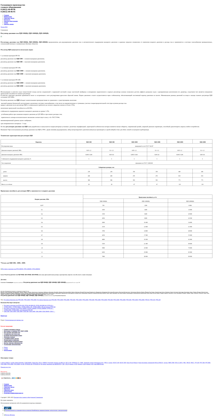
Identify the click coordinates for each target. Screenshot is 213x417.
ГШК (81, 362)
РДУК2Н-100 (28, 364)
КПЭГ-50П (123, 362)
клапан (110, 362)
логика (166, 362)
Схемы (6, 349)
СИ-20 (67, 364)
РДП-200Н (33, 299)
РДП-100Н (27, 299)
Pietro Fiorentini (19, 362)
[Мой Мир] (18, 378)
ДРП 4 (106, 362)
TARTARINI (27, 362)
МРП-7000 (171, 362)
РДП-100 (152, 299)
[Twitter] (15, 378)
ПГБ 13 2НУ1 (179, 362)
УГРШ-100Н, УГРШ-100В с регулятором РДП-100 (18, 310)
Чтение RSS (4, 27)
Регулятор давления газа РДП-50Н (13, 299)
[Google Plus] (20, 378)
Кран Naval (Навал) (132, 362)
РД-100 (197, 362)
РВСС (192, 362)
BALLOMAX (6, 362)
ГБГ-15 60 (68, 362)
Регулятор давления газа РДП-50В (46, 299)
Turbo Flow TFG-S (37, 362)
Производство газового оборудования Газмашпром (28, 397)
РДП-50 (147, 299)
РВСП (188, 362)
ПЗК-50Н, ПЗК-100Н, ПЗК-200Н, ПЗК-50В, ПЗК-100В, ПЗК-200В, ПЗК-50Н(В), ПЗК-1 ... (29, 311)
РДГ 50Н (202, 362)
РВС (184, 362)
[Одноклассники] (16, 378)
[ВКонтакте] (13, 378)
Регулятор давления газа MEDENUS (51, 364)
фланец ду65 (90, 364)
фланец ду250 (73, 364)
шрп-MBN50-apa (99, 364)
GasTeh (12, 362)
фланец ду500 (82, 364)
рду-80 (22, 364)
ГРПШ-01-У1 (75, 362)
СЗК (63, 364)
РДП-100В (60, 299)
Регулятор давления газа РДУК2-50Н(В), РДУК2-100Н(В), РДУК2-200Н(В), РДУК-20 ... (29, 308)
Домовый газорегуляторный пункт (93, 362)
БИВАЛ (45, 362)
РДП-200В (66, 299)
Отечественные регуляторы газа (14, 320)
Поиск (6, 347)
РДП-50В (91, 299)
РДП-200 (158, 299)
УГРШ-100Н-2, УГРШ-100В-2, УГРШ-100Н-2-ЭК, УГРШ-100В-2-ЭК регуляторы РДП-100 (29, 307)
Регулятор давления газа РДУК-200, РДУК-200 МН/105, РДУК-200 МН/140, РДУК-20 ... (29, 305)
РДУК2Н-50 (36, 364)
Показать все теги (6, 367)
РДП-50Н (72, 299)
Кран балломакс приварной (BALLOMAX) (150, 362)
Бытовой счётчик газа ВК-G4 (56, 362)
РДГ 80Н (207, 362)
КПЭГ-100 (116, 362)
